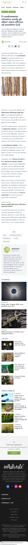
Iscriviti (14, 453)
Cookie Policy (14, 514)
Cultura (22, 7)
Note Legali (14, 520)
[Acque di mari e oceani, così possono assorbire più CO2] (7, 397)
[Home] (6, 2)
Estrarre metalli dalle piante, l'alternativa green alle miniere (13, 205)
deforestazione (6, 238)
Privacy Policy (14, 512)
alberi (4, 235)
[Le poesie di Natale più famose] (7, 380)
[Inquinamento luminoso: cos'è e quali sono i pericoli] (7, 345)
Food (2, 7)
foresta (16, 238)
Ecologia (12, 12)
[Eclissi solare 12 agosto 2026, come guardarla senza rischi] (14, 291)
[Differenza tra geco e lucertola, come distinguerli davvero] (14, 318)
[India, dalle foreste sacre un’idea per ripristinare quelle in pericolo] (7, 368)
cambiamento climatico (15, 235)
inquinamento (6, 241)
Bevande (8, 7)
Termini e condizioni (14, 509)
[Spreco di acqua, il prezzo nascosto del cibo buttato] (7, 407)
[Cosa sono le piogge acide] (7, 428)
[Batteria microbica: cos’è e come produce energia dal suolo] (7, 418)
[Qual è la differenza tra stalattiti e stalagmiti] (7, 357)
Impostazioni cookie (14, 517)
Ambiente (15, 7)
